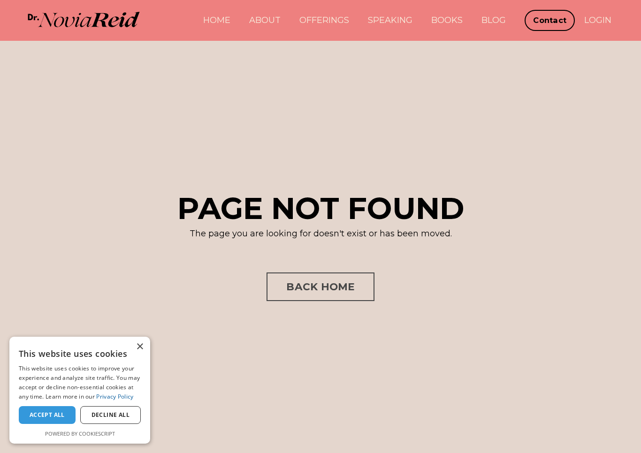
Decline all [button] (111, 415)
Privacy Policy (114, 396)
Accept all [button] (47, 415)
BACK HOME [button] (320, 286)
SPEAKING (390, 20)
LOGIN (597, 20)
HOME (216, 20)
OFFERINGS (324, 20)
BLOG (493, 20)
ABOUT (265, 20)
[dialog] (79, 390)
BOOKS (447, 20)
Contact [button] (549, 20)
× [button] (139, 346)
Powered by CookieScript (80, 433)
